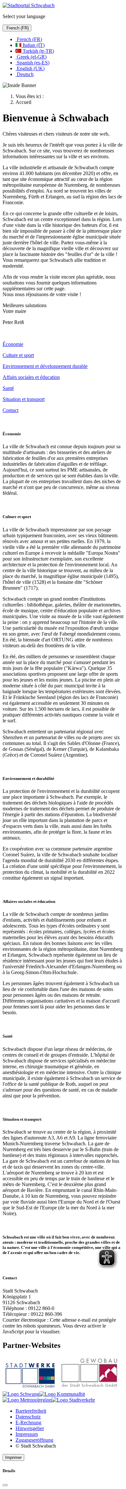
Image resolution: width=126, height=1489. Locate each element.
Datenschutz (28, 1416)
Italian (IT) (33, 45)
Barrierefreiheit (31, 1411)
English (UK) (30, 68)
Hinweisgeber (30, 1428)
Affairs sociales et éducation (31, 377)
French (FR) (17, 28)
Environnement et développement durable (45, 366)
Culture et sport (18, 355)
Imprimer (13, 1457)
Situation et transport (24, 399)
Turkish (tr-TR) (37, 51)
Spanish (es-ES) (32, 62)
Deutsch (25, 74)
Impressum (27, 1434)
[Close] (5, 1485)
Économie (13, 344)
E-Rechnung (28, 1422)
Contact (10, 410)
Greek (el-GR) (31, 57)
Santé (8, 388)
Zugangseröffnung (34, 1440)
